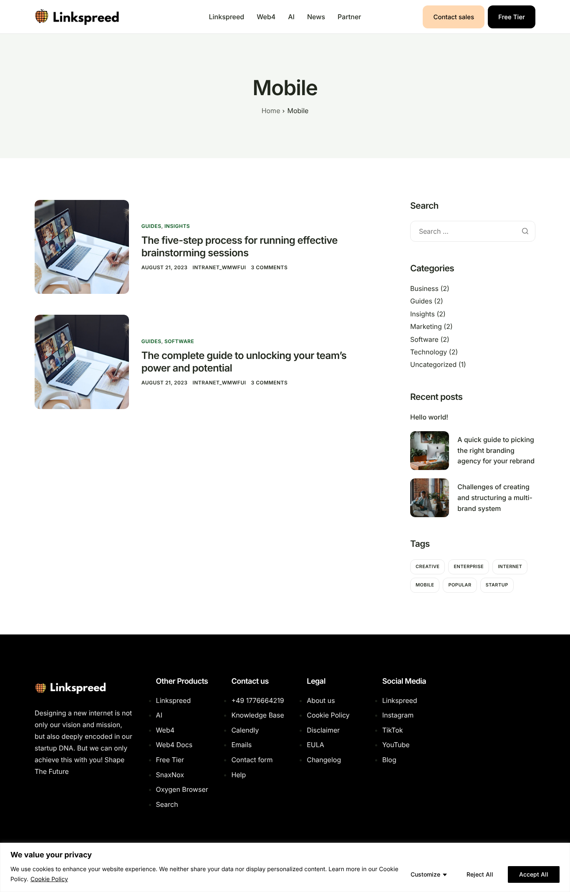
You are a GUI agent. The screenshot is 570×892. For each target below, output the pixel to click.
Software (179, 341)
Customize (425, 874)
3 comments (269, 267)
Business (424, 288)
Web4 (266, 17)
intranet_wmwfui (219, 267)
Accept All (533, 874)
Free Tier (511, 17)
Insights (177, 226)
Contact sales (453, 17)
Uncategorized (433, 364)
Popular (459, 585)
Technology (428, 352)
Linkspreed (227, 17)
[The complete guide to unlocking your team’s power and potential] (82, 361)
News (316, 17)
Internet (510, 566)
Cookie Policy (49, 879)
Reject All (480, 874)
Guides (151, 226)
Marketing (426, 326)
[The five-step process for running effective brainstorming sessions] (82, 246)
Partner (349, 17)
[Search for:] (472, 231)
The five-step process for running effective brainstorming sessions (239, 246)
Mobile (425, 585)
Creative (427, 566)
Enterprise (469, 566)
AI (291, 17)
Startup (497, 585)
